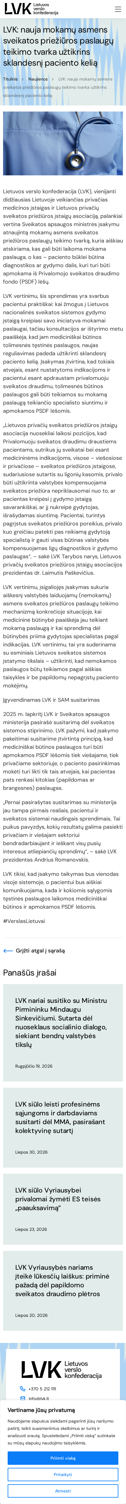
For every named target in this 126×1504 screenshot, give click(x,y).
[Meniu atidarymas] (118, 9)
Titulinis (10, 79)
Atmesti (63, 1491)
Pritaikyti (63, 1474)
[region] (63, 1452)
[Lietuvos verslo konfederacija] (31, 9)
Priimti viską (63, 1458)
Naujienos (38, 79)
